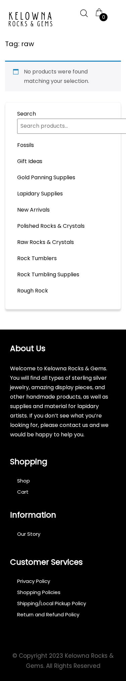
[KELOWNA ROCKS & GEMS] (30, 19)
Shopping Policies (38, 592)
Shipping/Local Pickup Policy (51, 603)
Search (26, 114)
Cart (23, 491)
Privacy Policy (33, 581)
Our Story (28, 533)
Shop (23, 480)
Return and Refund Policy (48, 614)
